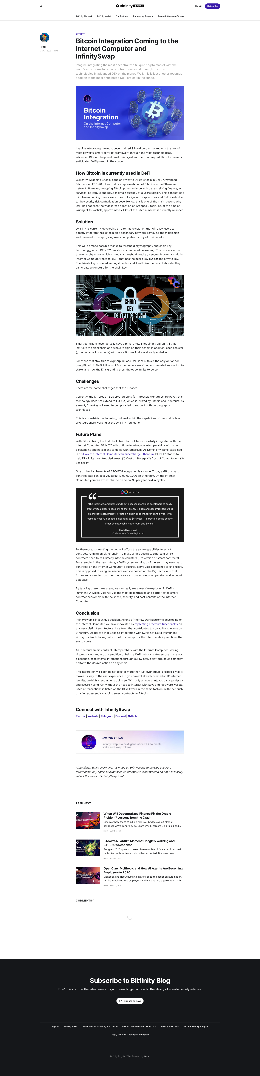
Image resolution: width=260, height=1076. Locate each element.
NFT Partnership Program (196, 1026)
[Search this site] (41, 6)
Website (93, 716)
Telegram (107, 716)
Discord (120, 716)
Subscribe (212, 6)
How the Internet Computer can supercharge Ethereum (118, 454)
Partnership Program (143, 16)
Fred (43, 46)
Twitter (80, 716)
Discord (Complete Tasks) (171, 16)
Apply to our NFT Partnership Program (130, 1034)
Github (132, 716)
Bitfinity (80, 34)
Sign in (198, 6)
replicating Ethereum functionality (156, 624)
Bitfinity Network (84, 16)
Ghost (147, 1056)
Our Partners (122, 16)
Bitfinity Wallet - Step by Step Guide (100, 1026)
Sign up (55, 1026)
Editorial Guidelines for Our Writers (139, 1026)
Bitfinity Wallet (104, 16)
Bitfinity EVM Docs (170, 1026)
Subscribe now (132, 1000)
